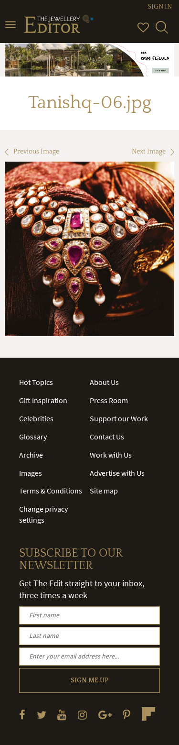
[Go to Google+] (105, 714)
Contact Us (107, 436)
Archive (31, 455)
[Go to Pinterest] (126, 714)
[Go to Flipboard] (148, 714)
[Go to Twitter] (41, 714)
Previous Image (36, 151)
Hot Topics (36, 382)
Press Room (109, 400)
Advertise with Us (117, 473)
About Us (104, 382)
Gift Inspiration (43, 400)
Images (30, 473)
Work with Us (111, 455)
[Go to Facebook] (22, 714)
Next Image (149, 151)
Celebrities (36, 418)
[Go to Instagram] (82, 714)
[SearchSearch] (162, 31)
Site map (104, 490)
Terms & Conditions (50, 490)
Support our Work (119, 418)
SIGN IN (159, 7)
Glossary (33, 436)
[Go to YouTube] (61, 714)
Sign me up (89, 680)
